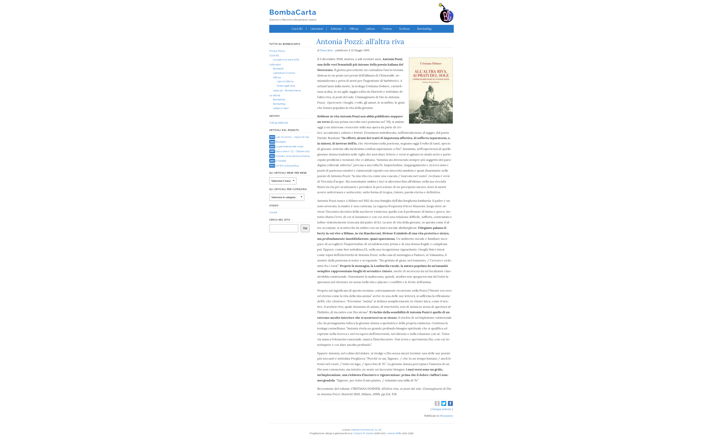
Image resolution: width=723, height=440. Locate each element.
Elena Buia (326, 50)
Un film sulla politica (287, 165)
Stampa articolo (441, 409)
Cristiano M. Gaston (363, 433)
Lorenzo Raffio (394, 433)
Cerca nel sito (279, 219)
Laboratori (316, 28)
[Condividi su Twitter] (443, 405)
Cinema (387, 28)
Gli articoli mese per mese (288, 173)
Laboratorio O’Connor (284, 73)
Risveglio (281, 141)
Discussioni (446, 415)
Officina (353, 28)
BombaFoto (279, 99)
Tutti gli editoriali (278, 122)
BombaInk (278, 68)
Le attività (274, 95)
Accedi (273, 212)
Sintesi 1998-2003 (286, 86)
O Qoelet (281, 160)
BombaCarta (293, 12)
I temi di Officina (285, 81)
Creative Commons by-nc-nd (366, 430)
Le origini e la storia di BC (286, 59)
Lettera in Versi (281, 108)
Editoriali (336, 28)
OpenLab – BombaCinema (287, 90)
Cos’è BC (297, 28)
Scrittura (404, 28)
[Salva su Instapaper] (437, 405)
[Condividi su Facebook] (450, 405)
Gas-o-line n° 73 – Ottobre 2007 (293, 151)
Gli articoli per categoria (288, 189)
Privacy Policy (277, 51)
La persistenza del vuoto (290, 146)
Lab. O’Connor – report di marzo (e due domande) (304, 136)
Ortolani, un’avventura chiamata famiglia (298, 156)
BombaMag (424, 28)
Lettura (370, 28)
